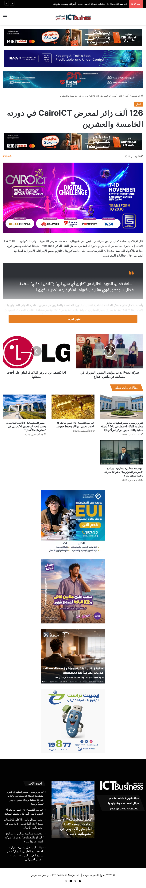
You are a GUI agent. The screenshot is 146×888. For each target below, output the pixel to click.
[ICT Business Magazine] (73, 16)
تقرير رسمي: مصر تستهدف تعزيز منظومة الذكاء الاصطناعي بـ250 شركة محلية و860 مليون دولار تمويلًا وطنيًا (122, 426)
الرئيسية (136, 95)
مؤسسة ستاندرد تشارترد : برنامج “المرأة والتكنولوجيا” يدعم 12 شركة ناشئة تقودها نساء (123, 472)
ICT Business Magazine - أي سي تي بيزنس (55, 875)
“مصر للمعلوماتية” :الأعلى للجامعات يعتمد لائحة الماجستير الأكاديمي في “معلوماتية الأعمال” (26, 426)
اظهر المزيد (74, 318)
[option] (73, 809)
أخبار (126, 95)
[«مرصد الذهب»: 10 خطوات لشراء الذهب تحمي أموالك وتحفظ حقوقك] (73, 407)
